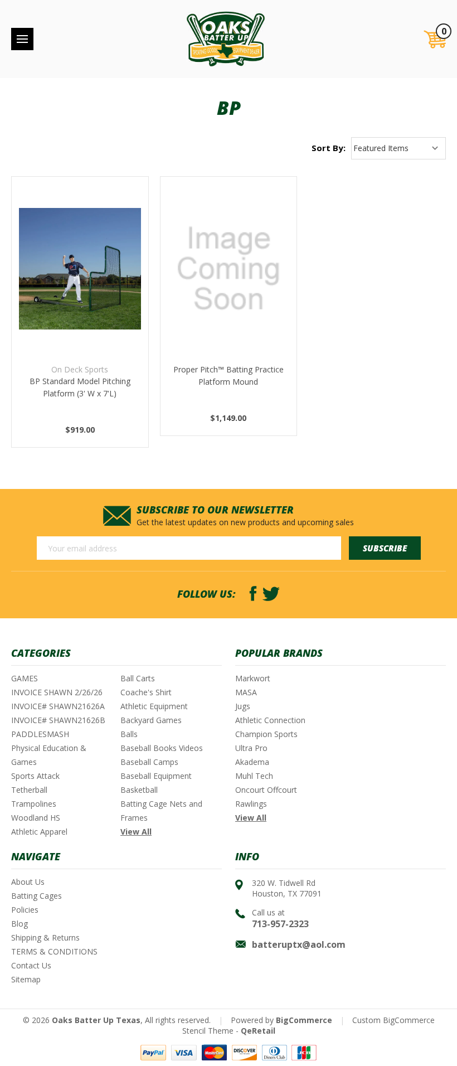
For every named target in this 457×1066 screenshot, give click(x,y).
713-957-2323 (280, 924)
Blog (19, 923)
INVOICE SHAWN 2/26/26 (57, 692)
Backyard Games (151, 720)
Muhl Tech (254, 776)
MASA (246, 692)
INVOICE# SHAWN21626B (58, 720)
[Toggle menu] (22, 39)
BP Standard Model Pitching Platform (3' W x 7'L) (80, 387)
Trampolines (33, 803)
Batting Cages (36, 895)
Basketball (139, 789)
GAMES (24, 678)
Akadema (252, 762)
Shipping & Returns (45, 937)
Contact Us (31, 965)
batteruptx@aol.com (299, 944)
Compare (76, 269)
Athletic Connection (270, 720)
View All (136, 831)
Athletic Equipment (154, 706)
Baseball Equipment (156, 776)
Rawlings (251, 803)
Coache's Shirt (146, 692)
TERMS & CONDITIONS (54, 951)
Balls (129, 734)
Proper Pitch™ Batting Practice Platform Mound (228, 375)
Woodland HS (35, 817)
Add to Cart (80, 297)
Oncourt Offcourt (266, 789)
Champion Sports (266, 734)
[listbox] (398, 148)
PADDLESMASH (40, 734)
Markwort (252, 678)
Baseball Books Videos (161, 748)
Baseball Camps (149, 762)
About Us (28, 881)
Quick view (80, 240)
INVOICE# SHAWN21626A (58, 706)
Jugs (242, 706)
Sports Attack (35, 776)
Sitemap (26, 979)
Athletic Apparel (39, 831)
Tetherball (29, 789)
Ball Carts (137, 678)
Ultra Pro (251, 748)
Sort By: (329, 147)
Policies (24, 909)
